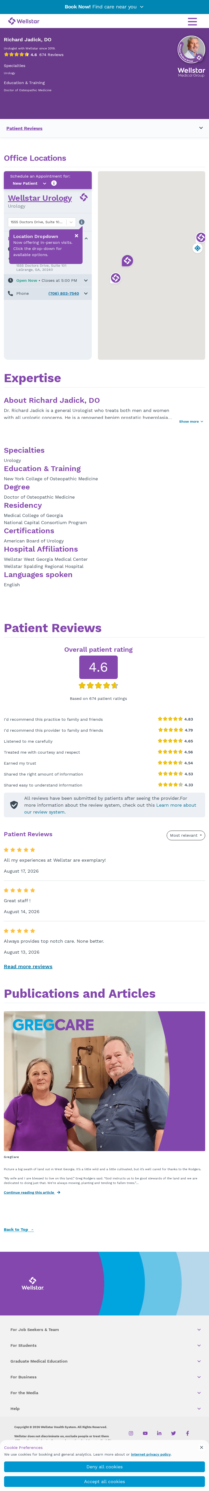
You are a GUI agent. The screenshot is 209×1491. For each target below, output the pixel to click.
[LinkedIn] (159, 1433)
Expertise (32, 378)
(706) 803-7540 (63, 293)
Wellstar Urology (40, 198)
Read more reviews (28, 966)
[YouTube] (145, 1433)
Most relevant (184, 835)
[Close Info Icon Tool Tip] (76, 235)
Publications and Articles (80, 994)
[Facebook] (187, 1433)
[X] (173, 1433)
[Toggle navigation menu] (198, 128)
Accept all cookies (104, 1481)
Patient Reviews (24, 128)
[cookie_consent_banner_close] (201, 1447)
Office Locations (35, 158)
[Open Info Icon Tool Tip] (54, 183)
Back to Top (16, 1230)
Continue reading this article (29, 1192)
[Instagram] (131, 1433)
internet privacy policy (151, 1454)
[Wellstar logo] (24, 21)
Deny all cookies (104, 1466)
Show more (189, 421)
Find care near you (101, 7)
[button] (48, 280)
